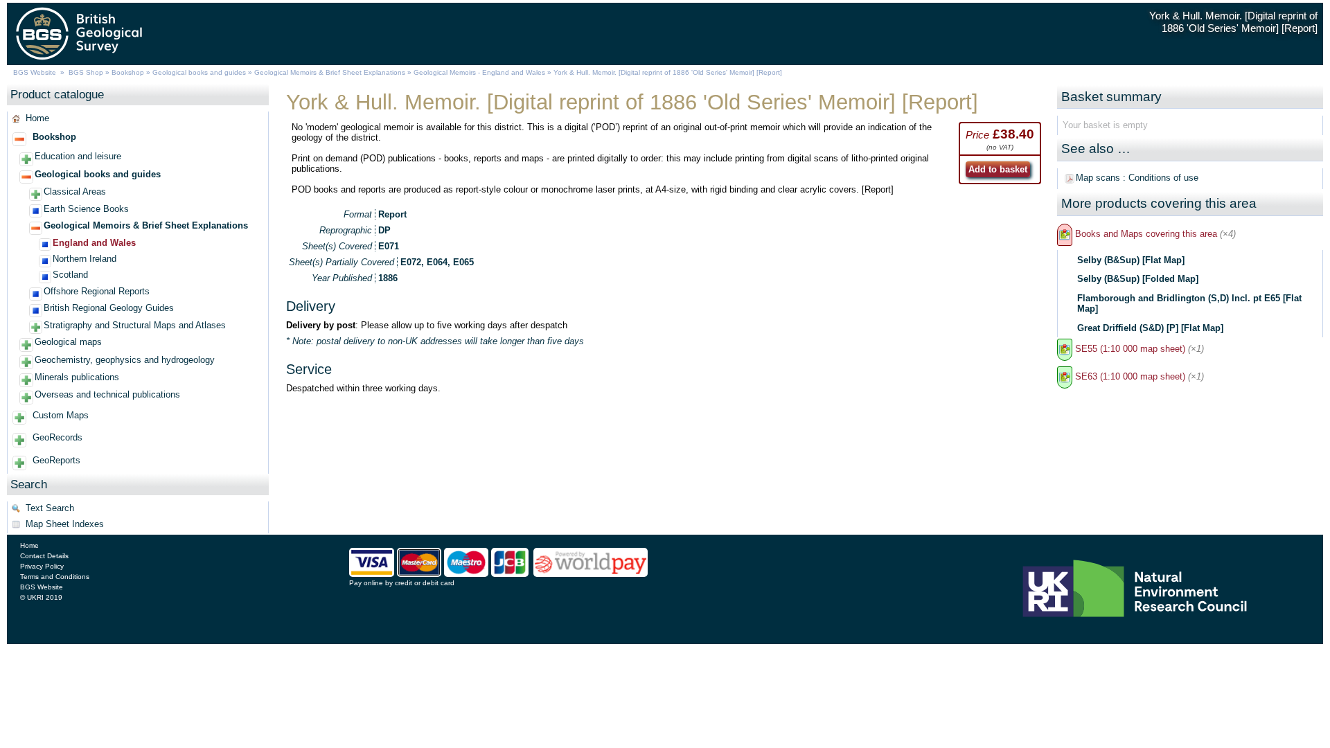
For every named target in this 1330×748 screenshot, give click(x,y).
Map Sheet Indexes (65, 524)
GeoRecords (57, 437)
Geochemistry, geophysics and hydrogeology (125, 360)
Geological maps (68, 342)
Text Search (50, 508)
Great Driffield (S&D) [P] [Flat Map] (1150, 328)
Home (37, 118)
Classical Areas (75, 191)
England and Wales (94, 243)
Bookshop (128, 72)
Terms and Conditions (54, 576)
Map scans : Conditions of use (1137, 177)
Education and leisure (78, 156)
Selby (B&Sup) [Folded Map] (1137, 279)
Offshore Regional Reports (97, 291)
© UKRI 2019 (41, 597)
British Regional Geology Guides (109, 308)
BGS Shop (86, 72)
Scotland (70, 274)
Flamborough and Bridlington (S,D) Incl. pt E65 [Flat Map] (1189, 303)
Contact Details (44, 556)
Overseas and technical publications (107, 394)
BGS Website (34, 72)
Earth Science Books (86, 209)
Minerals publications (77, 377)
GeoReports (56, 460)
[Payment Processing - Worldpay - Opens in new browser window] (590, 574)
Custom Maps (61, 415)
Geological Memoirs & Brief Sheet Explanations (329, 72)
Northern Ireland (84, 258)
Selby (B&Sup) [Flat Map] (1131, 260)
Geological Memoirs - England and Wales (479, 72)
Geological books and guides (199, 72)
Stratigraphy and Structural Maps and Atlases (135, 325)
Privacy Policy (42, 566)
